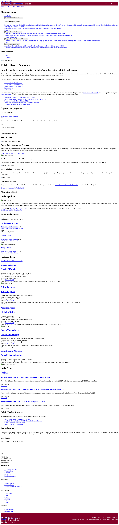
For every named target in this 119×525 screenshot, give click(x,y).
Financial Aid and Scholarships (13, 424)
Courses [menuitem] (58, 28)
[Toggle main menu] (1, 8)
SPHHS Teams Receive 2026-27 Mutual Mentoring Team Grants (25, 377)
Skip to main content (7, 1)
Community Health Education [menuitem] (20, 25)
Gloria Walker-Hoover (9, 223)
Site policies (75, 519)
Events (6, 497)
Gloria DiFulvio (8, 265)
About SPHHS (8, 494)
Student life (4, 398)
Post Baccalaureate (10, 476)
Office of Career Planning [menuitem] (65, 40)
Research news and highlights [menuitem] (13, 35)
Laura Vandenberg (10, 330)
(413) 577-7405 (9, 343)
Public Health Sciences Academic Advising (17, 419)
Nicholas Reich (8, 308)
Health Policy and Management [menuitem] (65, 25)
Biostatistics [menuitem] (7, 25)
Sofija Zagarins (8, 287)
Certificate (7, 474)
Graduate (7, 472)
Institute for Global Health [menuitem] (57, 33)
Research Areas (9, 485)
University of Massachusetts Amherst (107, 517)
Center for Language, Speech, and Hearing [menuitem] (45, 40)
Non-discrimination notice (93, 519)
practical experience (6, 94)
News (6, 495)
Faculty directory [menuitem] (51, 28)
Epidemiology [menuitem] (51, 25)
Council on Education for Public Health (12, 188)
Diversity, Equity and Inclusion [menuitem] (21, 46)
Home (6, 55)
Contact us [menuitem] (46, 47)
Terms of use (114, 519)
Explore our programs (10, 469)
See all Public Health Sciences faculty (12, 261)
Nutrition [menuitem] (84, 25)
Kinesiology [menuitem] (77, 25)
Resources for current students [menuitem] (13, 47)
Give (115, 4)
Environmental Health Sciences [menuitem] (38, 25)
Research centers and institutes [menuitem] (40, 35)
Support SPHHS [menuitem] (59, 46)
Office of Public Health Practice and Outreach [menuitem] (86, 40)
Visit (105, 4)
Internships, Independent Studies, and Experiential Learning (22, 102)
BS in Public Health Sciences (9, 116)
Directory (7, 499)
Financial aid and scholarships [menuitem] (37, 28)
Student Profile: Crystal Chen (9, 241)
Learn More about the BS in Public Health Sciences (19, 97)
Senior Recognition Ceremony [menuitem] (58, 47)
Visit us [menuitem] (41, 47)
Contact (6, 502)
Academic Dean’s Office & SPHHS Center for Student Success (23, 421)
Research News (9, 483)
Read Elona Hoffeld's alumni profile (11, 210)
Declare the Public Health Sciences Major (16, 101)
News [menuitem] (32, 46)
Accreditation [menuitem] (8, 46)
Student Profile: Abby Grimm (9, 253)
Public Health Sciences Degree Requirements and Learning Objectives (25, 99)
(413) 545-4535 (9, 280)
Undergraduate (8, 471)
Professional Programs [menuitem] (93, 25)
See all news (4, 372)
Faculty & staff (8, 511)
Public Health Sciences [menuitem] (106, 25)
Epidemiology (8, 88)
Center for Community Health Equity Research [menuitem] (18, 33)
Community (4, 374)
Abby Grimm (6, 248)
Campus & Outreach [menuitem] (10, 37)
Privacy (82, 519)
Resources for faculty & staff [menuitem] (30, 47)
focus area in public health (90, 93)
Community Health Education (13, 83)
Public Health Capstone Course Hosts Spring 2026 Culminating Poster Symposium (32, 389)
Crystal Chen (6, 235)
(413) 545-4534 (9, 323)
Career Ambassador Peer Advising (14, 422)
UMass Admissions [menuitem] (22, 28)
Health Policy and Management (13, 84)
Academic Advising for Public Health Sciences (18, 104)
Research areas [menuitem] (26, 35)
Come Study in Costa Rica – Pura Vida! (12, 153)
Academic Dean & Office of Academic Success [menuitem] (18, 40)
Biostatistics (7, 89)
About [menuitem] (6, 42)
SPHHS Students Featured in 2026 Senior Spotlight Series (23, 401)
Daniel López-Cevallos (11, 351)
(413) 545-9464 (9, 300)
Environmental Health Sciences (13, 86)
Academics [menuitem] (7, 16)
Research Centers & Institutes (13, 486)
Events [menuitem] (36, 46)
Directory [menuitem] (41, 46)
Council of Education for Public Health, (66, 185)
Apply (110, 4)
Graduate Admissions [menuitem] (10, 28)
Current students (9, 509)
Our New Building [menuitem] (49, 46)
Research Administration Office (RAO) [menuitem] (60, 35)
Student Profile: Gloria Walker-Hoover (12, 228)
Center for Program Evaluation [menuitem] (41, 33)
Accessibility (106, 519)
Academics (7, 57)
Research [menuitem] (7, 30)
